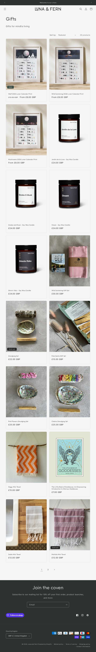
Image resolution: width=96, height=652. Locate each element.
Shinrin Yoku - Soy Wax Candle (19, 290)
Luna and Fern (32, 644)
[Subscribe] (66, 604)
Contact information (83, 646)
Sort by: (53, 35)
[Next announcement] (91, 2)
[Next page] (54, 569)
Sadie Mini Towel (14, 554)
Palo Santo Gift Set (59, 356)
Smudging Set (13, 356)
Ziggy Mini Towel (14, 487)
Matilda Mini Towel (59, 554)
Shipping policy (84, 644)
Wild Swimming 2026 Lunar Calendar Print (67, 94)
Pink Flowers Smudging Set (18, 421)
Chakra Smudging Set (60, 421)
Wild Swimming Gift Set (60, 290)
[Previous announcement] (4, 2)
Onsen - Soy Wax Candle (61, 225)
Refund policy (58, 644)
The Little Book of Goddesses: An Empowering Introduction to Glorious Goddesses (69, 488)
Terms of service (71, 644)
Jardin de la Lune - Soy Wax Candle (65, 159)
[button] (4, 9)
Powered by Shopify (45, 644)
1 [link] (41, 569)
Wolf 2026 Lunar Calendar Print (20, 94)
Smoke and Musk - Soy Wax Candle (21, 225)
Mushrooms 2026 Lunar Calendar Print (22, 159)
